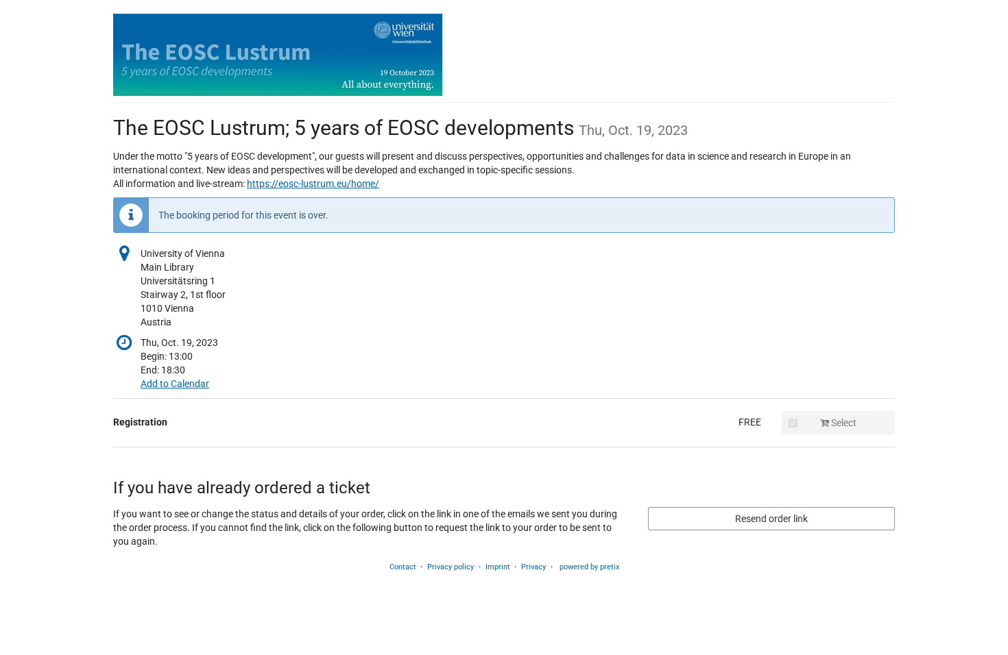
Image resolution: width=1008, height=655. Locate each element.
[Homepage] (277, 55)
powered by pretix (589, 567)
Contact (402, 567)
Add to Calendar (175, 383)
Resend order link (771, 518)
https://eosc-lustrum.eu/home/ (313, 183)
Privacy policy (450, 567)
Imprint (497, 567)
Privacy (533, 567)
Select (842, 422)
